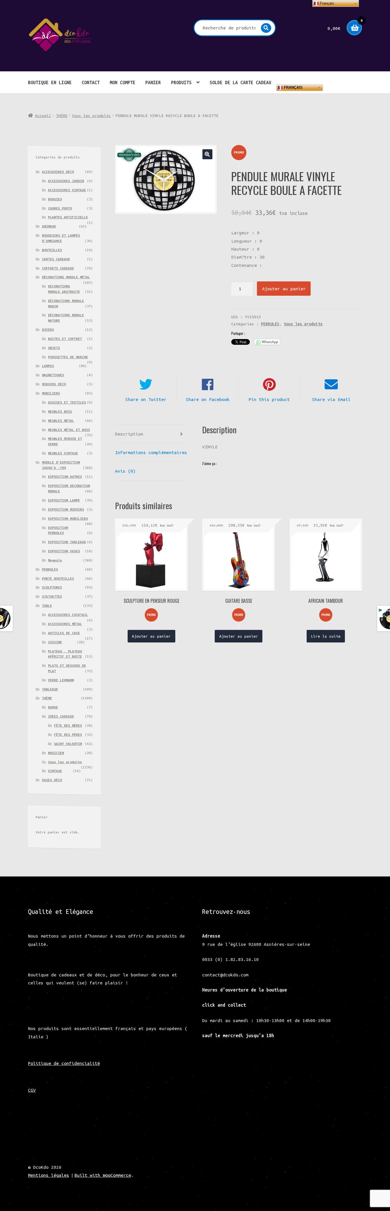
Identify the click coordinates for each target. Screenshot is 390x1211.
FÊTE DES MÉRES (68, 725)
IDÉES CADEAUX (61, 716)
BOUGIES (55, 199)
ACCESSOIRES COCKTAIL (68, 614)
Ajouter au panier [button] (151, 636)
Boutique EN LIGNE (50, 82)
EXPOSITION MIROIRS (66, 509)
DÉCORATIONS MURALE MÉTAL (66, 277)
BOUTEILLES (52, 250)
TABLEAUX (50, 689)
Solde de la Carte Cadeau (240, 82)
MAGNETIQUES (53, 375)
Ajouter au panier (284, 288)
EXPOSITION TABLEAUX (67, 542)
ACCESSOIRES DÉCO (58, 172)
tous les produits (91, 115)
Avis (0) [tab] (125, 470)
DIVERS (48, 329)
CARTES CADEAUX (56, 259)
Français (293, 87)
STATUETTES (52, 596)
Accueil (43, 115)
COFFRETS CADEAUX (58, 268)
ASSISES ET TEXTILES (67, 402)
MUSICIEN (56, 753)
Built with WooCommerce (103, 1175)
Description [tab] (129, 433)
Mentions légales (48, 1175)
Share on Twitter (145, 399)
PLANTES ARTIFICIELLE (68, 217)
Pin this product (269, 399)
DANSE (53, 707)
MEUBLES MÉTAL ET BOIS (69, 430)
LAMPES (48, 366)
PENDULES (270, 324)
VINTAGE (55, 771)
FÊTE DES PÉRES (68, 734)
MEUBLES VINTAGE (63, 453)
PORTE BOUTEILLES (58, 578)
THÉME (61, 115)
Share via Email (331, 399)
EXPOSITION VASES (64, 551)
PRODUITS (181, 82)
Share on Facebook (208, 399)
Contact (91, 82)
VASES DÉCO (52, 780)
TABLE (47, 605)
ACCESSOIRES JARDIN (66, 181)
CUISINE (55, 642)
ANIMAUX (49, 226)
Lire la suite (326, 636)
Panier (153, 82)
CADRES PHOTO (60, 208)
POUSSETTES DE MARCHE (68, 357)
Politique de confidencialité (64, 1063)
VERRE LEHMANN (61, 680)
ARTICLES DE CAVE (64, 633)
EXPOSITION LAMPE (64, 500)
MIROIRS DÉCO (54, 384)
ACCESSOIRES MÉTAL (65, 624)
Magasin (55, 560)
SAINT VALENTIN (68, 743)
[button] (207, 154)
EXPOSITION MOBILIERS (68, 518)
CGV (32, 1090)
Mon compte (122, 82)
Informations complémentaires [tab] (151, 452)
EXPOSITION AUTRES (65, 476)
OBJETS (54, 348)
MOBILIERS (51, 393)
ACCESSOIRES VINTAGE (67, 190)
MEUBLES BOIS (60, 411)
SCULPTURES (52, 587)
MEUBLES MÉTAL (61, 420)
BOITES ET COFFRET (65, 338)
